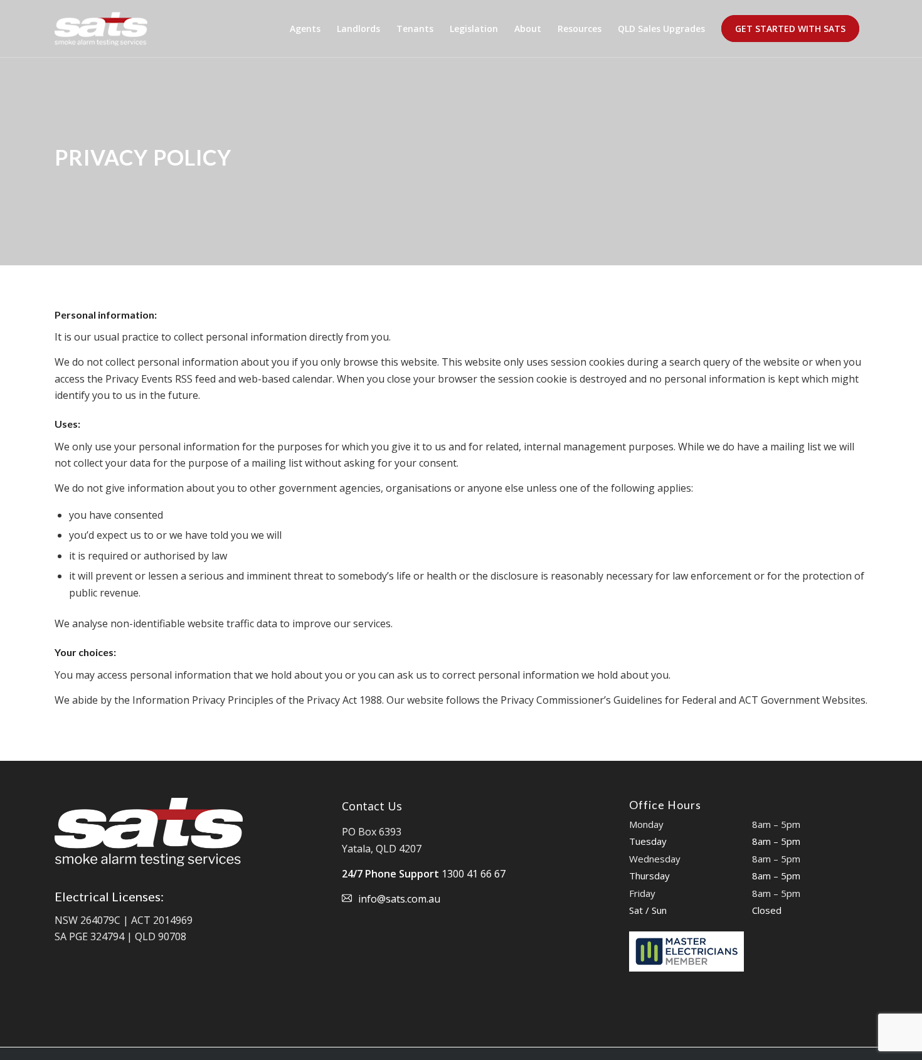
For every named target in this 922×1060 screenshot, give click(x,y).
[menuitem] (305, 29)
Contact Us (372, 806)
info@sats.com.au (399, 899)
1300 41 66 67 (474, 874)
